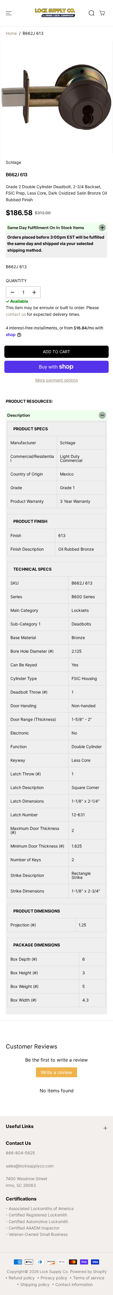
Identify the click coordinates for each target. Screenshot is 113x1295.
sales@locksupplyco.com (30, 1165)
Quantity (16, 280)
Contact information (74, 1284)
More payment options (56, 380)
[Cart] (102, 13)
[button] (9, 13)
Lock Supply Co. (54, 1271)
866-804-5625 (20, 1152)
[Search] (91, 13)
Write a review (56, 1072)
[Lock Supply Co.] (55, 13)
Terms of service (88, 1277)
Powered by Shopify (88, 1271)
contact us (16, 314)
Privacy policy (54, 1277)
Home (11, 33)
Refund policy (22, 1277)
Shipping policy (35, 1284)
